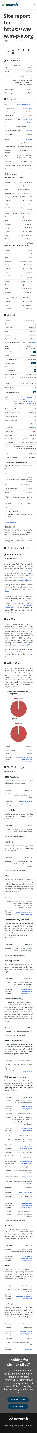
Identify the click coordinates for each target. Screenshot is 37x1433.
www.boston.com (27, 991)
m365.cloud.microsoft (25, 1147)
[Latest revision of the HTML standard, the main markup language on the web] (31, 1245)
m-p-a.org (29, 139)
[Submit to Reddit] (13, 49)
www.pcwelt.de (27, 911)
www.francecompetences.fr (24, 912)
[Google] (31, 746)
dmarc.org (24, 645)
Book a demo (18, 1407)
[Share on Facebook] (23, 49)
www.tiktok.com (27, 1298)
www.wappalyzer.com (25, 801)
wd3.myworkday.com (26, 1335)
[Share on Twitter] (18, 49)
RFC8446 (19, 396)
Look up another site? (14, 41)
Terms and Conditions (18, 1427)
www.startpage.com (26, 1108)
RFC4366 (28, 398)
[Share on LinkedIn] (28, 49)
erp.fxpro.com (28, 1349)
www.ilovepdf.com (26, 1207)
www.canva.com (27, 1106)
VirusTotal (27, 119)
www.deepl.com (27, 1205)
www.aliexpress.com (26, 1331)
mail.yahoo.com (27, 1132)
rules (29, 571)
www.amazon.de (27, 1203)
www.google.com (27, 1256)
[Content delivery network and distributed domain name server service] (31, 790)
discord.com (28, 1178)
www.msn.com (27, 1260)
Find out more (18, 1400)
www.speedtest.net (26, 1333)
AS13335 (28, 123)
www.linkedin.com (26, 1258)
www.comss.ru (27, 1070)
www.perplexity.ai (26, 1110)
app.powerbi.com (27, 1176)
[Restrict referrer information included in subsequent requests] (31, 1097)
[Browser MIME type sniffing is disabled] (31, 1211)
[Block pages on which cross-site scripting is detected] (31, 1136)
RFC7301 (22, 400)
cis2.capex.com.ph (26, 761)
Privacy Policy (28, 1425)
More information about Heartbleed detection (16, 541)
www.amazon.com (26, 1128)
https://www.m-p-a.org (24, 104)
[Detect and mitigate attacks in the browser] (31, 1167)
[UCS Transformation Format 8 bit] (31, 1028)
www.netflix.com (27, 1295)
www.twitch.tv (27, 1145)
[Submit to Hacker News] (13, 52)
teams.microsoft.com (26, 1148)
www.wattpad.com (26, 989)
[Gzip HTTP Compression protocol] (31, 1060)
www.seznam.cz (27, 1071)
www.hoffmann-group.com (24, 757)
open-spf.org (25, 580)
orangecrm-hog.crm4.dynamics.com (25, 1191)
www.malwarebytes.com (25, 993)
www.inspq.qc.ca (27, 759)
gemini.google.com (26, 1163)
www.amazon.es (27, 1068)
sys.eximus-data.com (25, 1348)
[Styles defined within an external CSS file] (31, 1338)
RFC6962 (28, 401)
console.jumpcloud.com (25, 805)
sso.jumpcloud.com (26, 803)
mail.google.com (27, 1130)
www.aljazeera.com (26, 914)
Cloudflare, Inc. (27, 108)
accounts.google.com (26, 1161)
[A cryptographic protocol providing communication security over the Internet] (31, 825)
